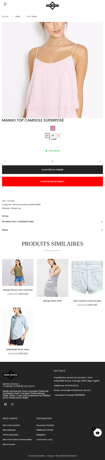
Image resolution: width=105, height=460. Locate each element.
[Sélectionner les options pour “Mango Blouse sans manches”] (33, 274)
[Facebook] (5, 404)
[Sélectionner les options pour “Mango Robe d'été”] (67, 285)
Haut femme (32, 17)
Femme (17, 17)
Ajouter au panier (52, 169)
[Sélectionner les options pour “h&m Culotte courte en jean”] (102, 285)
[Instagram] (12, 404)
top (19, 208)
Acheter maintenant (52, 181)
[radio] (53, 128)
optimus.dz (72, 456)
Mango (14, 208)
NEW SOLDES (36, 204)
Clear (53, 139)
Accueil (5, 17)
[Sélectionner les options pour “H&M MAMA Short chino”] (33, 334)
